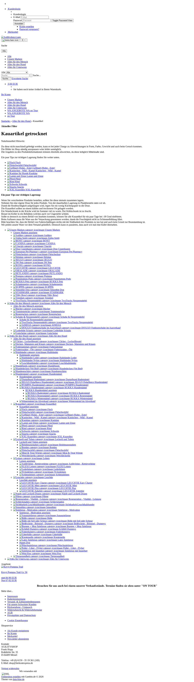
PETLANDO (56, 273)
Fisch (50, 409)
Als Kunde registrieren (18, 630)
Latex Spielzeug (65, 540)
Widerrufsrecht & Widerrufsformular (24, 610)
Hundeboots (53, 366)
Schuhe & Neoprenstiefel (72, 317)
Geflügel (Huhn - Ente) (75, 415)
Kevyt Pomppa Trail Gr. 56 (14, 572)
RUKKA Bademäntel (79, 393)
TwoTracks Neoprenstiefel (74, 300)
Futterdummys (62, 531)
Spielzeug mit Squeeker (75, 550)
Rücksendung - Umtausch (19, 607)
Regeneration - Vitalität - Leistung (84, 499)
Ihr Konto (12, 633)
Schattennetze (56, 284)
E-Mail (16, 17)
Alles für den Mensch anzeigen (28, 306)
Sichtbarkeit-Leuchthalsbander (79, 504)
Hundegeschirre (59, 371)
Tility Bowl (52, 295)
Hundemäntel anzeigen (30, 376)
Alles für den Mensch (17, 61)
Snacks (52, 434)
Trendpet (48, 298)
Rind (49, 428)
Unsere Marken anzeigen (25, 232)
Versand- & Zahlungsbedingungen (23, 601)
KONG (47, 265)
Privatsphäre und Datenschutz (21, 615)
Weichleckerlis (63, 455)
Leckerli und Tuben (64, 439)
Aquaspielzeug (63, 515)
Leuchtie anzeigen (28, 480)
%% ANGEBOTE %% (18, 110)
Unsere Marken (14, 59)
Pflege (45, 496)
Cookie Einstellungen (17, 620)
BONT (46, 240)
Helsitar (47, 257)
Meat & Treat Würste (72, 453)
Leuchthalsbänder (67, 363)
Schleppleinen (62, 474)
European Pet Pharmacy (70, 251)
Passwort (17, 20)
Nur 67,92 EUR (9, 579)
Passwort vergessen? (29, 29)
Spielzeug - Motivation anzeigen (34, 512)
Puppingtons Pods (62, 279)
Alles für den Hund (16, 64)
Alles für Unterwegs (17, 67)
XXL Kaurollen (65, 436)
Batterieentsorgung (16, 599)
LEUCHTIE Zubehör (73, 491)
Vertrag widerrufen (10, 668)
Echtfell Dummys (67, 529)
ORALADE (54, 270)
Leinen (46, 458)
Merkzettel (12, 32)
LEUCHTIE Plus (67, 488)
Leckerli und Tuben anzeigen (33, 442)
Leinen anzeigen (27, 461)
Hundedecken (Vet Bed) (71, 368)
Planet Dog (24, 542)
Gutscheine (52, 333)
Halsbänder (52, 352)
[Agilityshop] (11, 37)
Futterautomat (56, 347)
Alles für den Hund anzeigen (27, 338)
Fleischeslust (54, 254)
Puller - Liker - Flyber (73, 548)
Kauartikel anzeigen (28, 406)
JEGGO (47, 260)
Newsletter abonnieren (18, 639)
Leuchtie (48, 477)
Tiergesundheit (57, 556)
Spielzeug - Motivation (68, 510)
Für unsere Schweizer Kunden (21, 604)
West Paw (56, 553)
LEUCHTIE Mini (68, 485)
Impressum (12, 596)
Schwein (54, 431)
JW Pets (47, 262)
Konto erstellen (26, 26)
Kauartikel (51, 404)
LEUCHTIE (54, 268)
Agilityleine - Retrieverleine (81, 463)
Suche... (37, 75)
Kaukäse (54, 420)
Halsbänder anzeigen (29, 355)
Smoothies (51, 507)
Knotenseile (59, 537)
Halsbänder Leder (68, 357)
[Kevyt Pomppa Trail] (12, 567)
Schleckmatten (57, 502)
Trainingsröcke (57, 311)
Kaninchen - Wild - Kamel (80, 417)
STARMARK (56, 292)
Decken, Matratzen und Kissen (80, 344)
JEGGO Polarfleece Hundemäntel (90, 382)
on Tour (34, 110)
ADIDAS (56, 325)
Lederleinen (59, 469)
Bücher (46, 308)
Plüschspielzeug (65, 545)
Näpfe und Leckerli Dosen (74, 493)
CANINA (50, 243)
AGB (10, 612)
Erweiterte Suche (20, 78)
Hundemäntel (55, 374)
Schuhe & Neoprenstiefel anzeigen (36, 319)
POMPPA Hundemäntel (76, 385)
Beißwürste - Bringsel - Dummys (89, 523)
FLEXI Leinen (63, 466)
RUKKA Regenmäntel (81, 395)
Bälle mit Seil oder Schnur (80, 521)
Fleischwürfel (61, 412)
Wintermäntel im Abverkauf (81, 401)
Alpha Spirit (53, 238)
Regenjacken (54, 314)
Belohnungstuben (67, 444)
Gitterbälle (57, 534)
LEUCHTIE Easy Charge (79, 483)
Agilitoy (47, 235)
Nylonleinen (60, 472)
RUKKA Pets (56, 281)
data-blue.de (18, 679)
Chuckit (47, 246)
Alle (9, 56)
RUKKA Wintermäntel (81, 398)
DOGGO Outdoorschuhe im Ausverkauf (100, 327)
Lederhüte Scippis (62, 330)
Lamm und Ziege (66, 423)
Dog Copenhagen (61, 249)
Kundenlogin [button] (13, 9)
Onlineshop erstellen (11, 676)
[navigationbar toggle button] (10, 40)
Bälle (49, 518)
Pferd (50, 425)
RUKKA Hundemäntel (75, 387)
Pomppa (47, 276)
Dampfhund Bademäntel (77, 379)
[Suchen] (31, 75)
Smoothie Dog (57, 289)
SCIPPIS (49, 287)
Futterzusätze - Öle (63, 349)
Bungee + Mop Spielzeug (78, 526)
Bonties (53, 447)
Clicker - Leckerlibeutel (69, 341)
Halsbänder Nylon (68, 360)
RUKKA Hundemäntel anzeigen (41, 390)
